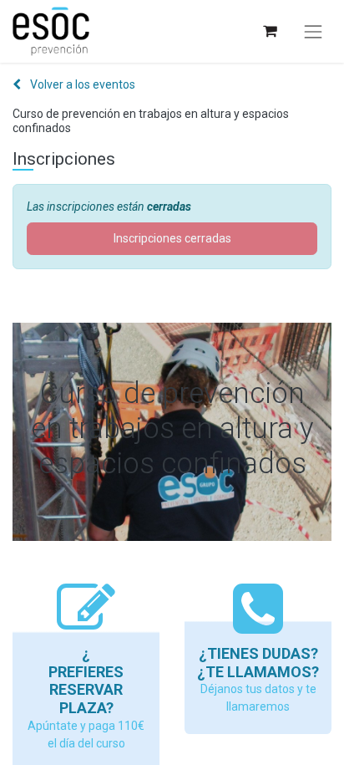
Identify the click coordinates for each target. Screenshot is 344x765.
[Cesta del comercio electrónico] (269, 31)
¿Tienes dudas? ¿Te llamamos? (258, 663)
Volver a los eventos (81, 84)
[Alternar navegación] (313, 32)
